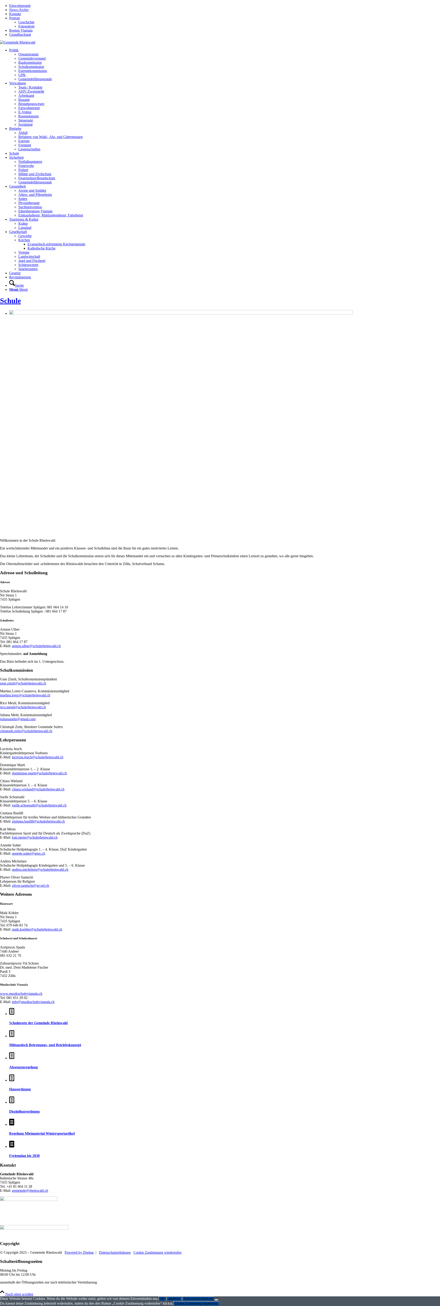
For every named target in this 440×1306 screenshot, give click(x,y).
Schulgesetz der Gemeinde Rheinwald (38, 1023)
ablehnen (174, 1298)
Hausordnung (20, 1089)
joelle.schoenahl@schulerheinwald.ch (39, 805)
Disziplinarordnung (24, 1111)
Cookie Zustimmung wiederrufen (157, 1252)
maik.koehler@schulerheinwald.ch (37, 929)
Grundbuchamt (20, 34)
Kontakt (15, 14)
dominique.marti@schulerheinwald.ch (39, 773)
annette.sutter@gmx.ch (28, 853)
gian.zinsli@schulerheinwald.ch (23, 683)
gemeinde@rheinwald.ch (30, 1190)
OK (162, 1298)
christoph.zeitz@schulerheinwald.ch (26, 731)
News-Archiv (19, 10)
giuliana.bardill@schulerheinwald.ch (38, 821)
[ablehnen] (216, 1299)
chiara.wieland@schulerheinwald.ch (38, 789)
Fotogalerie (26, 26)
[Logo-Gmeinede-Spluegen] (17, 42)
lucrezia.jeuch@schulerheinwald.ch (37, 757)
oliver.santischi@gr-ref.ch (30, 885)
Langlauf (24, 228)
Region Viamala (21, 30)
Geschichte (26, 22)
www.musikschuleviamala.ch (21, 993)
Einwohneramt (19, 6)
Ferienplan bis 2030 (24, 1156)
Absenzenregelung (23, 1067)
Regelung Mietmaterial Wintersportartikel (42, 1133)
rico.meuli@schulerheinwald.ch (23, 707)
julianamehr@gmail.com (18, 719)
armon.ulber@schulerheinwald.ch (36, 646)
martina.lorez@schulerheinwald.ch (25, 695)
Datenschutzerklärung (115, 1252)
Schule (10, 301)
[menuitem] (224, 6)
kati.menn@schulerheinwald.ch (35, 837)
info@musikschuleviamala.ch (33, 1002)
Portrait (14, 18)
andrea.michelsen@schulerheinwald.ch (40, 869)
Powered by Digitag (79, 1252)
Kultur (23, 223)
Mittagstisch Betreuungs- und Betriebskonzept (45, 1045)
